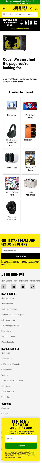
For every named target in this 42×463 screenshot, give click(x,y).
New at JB (5, 353)
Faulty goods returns (9, 309)
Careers (4, 413)
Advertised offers (8, 320)
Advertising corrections (10, 325)
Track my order (7, 304)
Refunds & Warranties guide (12, 315)
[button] (7, 8)
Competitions (6, 370)
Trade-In (4, 375)
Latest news (6, 359)
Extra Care (5, 386)
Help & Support (7, 298)
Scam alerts (6, 331)
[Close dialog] (37, 421)
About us (5, 408)
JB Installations (7, 391)
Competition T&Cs (32, 451)
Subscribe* (21, 446)
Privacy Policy (13, 452)
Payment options (8, 336)
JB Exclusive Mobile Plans (12, 380)
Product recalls (7, 342)
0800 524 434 (15, 3)
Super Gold (5, 397)
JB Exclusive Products (10, 364)
